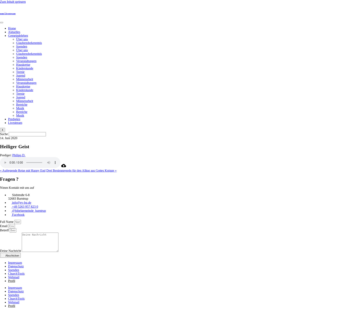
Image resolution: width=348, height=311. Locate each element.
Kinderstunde (24, 68)
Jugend (20, 75)
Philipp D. (18, 155)
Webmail (13, 277)
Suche (4, 134)
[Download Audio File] (63, 167)
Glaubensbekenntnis (29, 43)
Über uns (22, 39)
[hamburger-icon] (1, 22)
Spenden (21, 46)
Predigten (14, 119)
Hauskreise (23, 64)
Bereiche (21, 104)
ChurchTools (16, 273)
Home (12, 28)
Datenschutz (16, 266)
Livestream (15, 122)
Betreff (5, 230)
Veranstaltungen (26, 61)
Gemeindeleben (18, 35)
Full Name (7, 221)
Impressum (15, 262)
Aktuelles (14, 32)
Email (4, 226)
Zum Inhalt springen (13, 1)
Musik (20, 108)
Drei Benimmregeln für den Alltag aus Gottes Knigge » (81, 170)
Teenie (20, 72)
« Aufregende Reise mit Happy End (23, 170)
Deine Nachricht (11, 251)
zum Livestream (8, 13)
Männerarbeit (24, 79)
